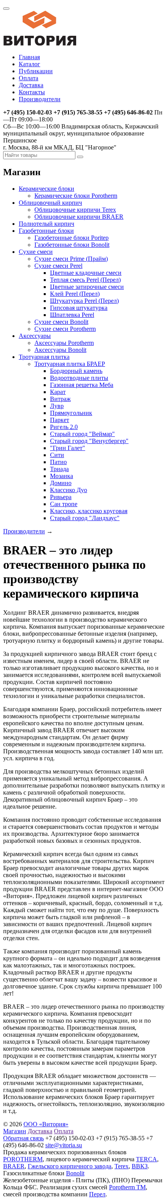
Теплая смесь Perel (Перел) (85, 279)
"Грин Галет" (67, 448)
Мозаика (61, 476)
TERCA (146, 1159)
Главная (29, 57)
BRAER (14, 1166)
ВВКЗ (140, 1166)
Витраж (60, 399)
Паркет (59, 420)
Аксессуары (35, 335)
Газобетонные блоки (46, 230)
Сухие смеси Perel (58, 265)
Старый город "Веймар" (82, 434)
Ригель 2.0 (64, 427)
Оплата (28, 78)
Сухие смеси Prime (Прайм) (71, 258)
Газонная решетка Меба (81, 385)
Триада (59, 469)
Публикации (36, 71)
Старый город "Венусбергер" (89, 441)
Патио (58, 462)
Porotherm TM (127, 1187)
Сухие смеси (36, 251)
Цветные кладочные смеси (86, 272)
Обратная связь (23, 1138)
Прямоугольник (71, 413)
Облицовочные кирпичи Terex (75, 209)
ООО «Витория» (45, 1124)
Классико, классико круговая (88, 511)
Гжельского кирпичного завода (69, 1166)
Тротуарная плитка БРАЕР (69, 363)
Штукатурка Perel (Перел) (84, 300)
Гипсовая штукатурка (78, 307)
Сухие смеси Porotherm (65, 328)
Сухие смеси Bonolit (61, 321)
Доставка (31, 85)
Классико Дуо (68, 490)
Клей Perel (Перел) (75, 293)
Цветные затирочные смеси (87, 286)
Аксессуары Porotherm (64, 342)
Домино (60, 483)
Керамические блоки (46, 188)
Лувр (57, 406)
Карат (58, 392)
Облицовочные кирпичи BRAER (78, 216)
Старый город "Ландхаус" (85, 518)
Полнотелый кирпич (46, 223)
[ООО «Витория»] (40, 43)
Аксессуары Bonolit (60, 349)
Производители (40, 99)
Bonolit (75, 1173)
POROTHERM (23, 1159)
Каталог (29, 64)
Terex (121, 1166)
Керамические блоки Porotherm (75, 195)
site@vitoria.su (63, 1145)
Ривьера (60, 497)
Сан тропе (63, 504)
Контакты (32, 92)
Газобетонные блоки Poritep (71, 237)
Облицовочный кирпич (50, 202)
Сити (57, 455)
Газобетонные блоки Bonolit (71, 244)
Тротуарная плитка (44, 356)
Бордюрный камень (76, 371)
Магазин (14, 1131)
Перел (97, 1194)
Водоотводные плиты (79, 378)
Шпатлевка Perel (72, 314)
